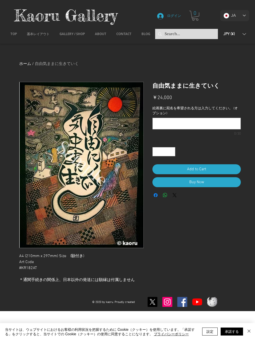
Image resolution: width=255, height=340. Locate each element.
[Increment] (171, 151)
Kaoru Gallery (65, 15)
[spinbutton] (163, 151)
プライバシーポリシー (171, 333)
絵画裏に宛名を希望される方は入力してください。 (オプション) (195, 110)
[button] (195, 16)
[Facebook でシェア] (156, 195)
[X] (152, 302)
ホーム (25, 63)
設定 (209, 331)
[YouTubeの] (197, 302)
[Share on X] (175, 195)
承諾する (232, 331)
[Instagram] (167, 302)
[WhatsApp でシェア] (165, 195)
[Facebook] (182, 302)
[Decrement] (156, 151)
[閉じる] (249, 331)
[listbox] (234, 34)
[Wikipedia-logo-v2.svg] (212, 302)
